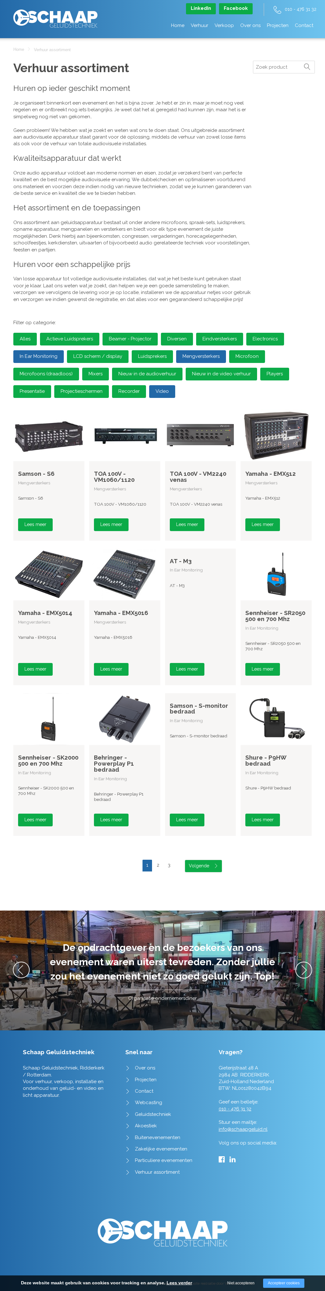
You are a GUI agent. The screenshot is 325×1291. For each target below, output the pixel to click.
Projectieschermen (82, 391)
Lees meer (35, 524)
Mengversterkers (201, 356)
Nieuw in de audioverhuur (147, 374)
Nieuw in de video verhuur (221, 374)
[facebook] (222, 1159)
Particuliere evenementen (163, 1160)
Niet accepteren (241, 1283)
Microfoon (247, 356)
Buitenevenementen (157, 1137)
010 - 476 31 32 (300, 9)
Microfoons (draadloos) (46, 374)
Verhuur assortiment (157, 1172)
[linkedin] (232, 1159)
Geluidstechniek (153, 1114)
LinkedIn (201, 8)
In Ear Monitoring (38, 356)
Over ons (250, 25)
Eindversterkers (219, 339)
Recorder (129, 391)
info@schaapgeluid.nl (243, 1129)
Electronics (265, 339)
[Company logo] (55, 15)
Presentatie (32, 391)
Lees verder (179, 1282)
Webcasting (148, 1102)
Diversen (177, 339)
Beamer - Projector (130, 339)
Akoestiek (146, 1126)
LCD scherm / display (97, 356)
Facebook (236, 8)
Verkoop (224, 25)
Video (162, 391)
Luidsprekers (152, 356)
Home (177, 25)
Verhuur (199, 25)
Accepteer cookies (284, 1283)
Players (275, 374)
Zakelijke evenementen (161, 1149)
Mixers (96, 374)
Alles (25, 339)
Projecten (278, 25)
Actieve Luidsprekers (69, 339)
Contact (304, 25)
